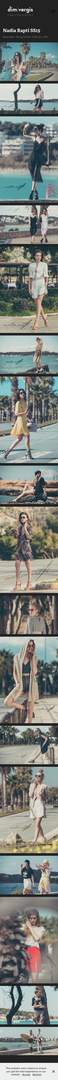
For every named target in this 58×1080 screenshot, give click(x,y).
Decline (37, 1074)
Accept (26, 1074)
